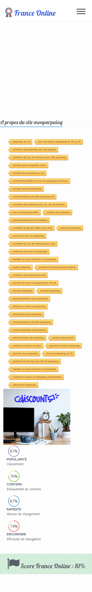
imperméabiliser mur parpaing (30, 298)
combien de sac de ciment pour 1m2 (34, 243)
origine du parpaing (58, 212)
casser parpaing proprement (29, 329)
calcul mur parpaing (24, 384)
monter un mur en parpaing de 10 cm (34, 282)
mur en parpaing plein (25, 212)
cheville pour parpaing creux (29, 165)
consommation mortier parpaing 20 (33, 196)
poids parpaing (21, 267)
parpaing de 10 (21, 141)
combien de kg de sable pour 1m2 (32, 228)
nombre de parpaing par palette (57, 267)
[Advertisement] (46, 70)
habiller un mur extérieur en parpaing (34, 369)
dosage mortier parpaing (27, 188)
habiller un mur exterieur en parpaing (34, 259)
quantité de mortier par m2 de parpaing (36, 361)
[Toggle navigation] (81, 11)
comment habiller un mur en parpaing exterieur (40, 180)
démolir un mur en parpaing (29, 306)
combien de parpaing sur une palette (34, 149)
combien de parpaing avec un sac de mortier (39, 204)
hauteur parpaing (71, 228)
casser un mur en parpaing (28, 235)
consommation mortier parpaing (32, 322)
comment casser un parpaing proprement (37, 377)
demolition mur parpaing (27, 314)
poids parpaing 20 (62, 337)
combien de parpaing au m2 (29, 275)
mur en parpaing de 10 (59, 353)
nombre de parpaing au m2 (28, 173)
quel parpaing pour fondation (30, 220)
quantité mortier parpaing (64, 345)
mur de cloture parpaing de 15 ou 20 (59, 141)
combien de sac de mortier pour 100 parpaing (39, 157)
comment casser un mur (27, 345)
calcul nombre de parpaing (28, 337)
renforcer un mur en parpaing (30, 251)
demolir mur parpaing (25, 353)
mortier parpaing (22, 290)
